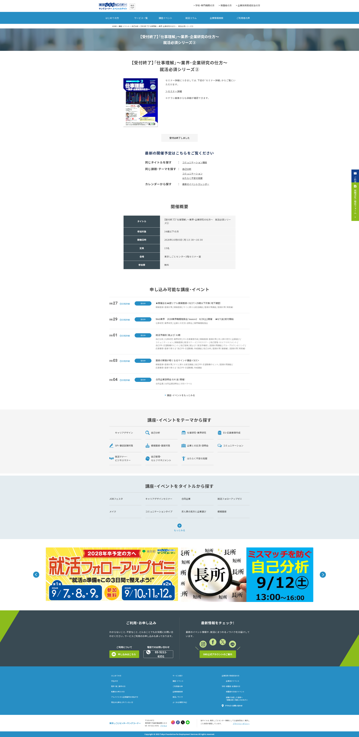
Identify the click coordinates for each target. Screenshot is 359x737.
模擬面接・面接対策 (164, 307)
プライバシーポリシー (241, 723)
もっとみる (179, 530)
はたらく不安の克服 (192, 178)
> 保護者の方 (225, 5)
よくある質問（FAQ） (180, 702)
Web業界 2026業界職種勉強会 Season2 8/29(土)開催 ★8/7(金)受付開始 (195, 319)
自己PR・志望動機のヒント (167, 345)
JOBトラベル (186, 383)
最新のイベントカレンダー (195, 184)
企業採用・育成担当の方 (230, 675)
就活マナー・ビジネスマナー (196, 342)
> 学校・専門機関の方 (204, 5)
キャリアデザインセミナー (158, 498)
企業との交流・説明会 (183, 323)
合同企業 (160, 383)
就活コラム (191, 18)
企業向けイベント (232, 681)
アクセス (163, 725)
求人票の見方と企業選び (229, 339)
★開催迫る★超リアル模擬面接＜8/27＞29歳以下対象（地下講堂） (188, 303)
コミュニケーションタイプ (158, 511)
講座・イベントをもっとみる (181, 395)
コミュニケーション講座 (194, 162)
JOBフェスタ (116, 498)
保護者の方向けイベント (235, 691)
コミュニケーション (192, 173)
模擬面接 (178, 307)
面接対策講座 (210, 307)
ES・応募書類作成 (190, 339)
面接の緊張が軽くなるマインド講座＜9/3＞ (177, 360)
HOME (114, 26)
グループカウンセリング (234, 345)
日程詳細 (126, 303)
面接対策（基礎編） (220, 348)
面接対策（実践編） (225, 307)
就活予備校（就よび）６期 (168, 335)
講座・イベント (124, 26)
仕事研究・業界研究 (164, 323)
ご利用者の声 (243, 18)
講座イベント (165, 18)
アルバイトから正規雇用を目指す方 (124, 697)
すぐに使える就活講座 (193, 307)
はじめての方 (112, 18)
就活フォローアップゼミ (230, 498)
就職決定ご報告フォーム (355, 201)
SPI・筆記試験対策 (124, 445)
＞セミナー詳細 (173, 91)
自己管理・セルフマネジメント (223, 342)
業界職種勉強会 (201, 323)
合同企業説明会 (172, 383)
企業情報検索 (216, 18)
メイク (112, 511)
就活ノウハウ (178, 697)
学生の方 (114, 681)
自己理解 (184, 345)
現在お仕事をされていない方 (122, 702)
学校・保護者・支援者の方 (231, 686)
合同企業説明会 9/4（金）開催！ (170, 379)
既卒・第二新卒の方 (118, 686)
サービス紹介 (178, 675)
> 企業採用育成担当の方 (248, 5)
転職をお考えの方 (118, 691)
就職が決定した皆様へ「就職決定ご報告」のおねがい (237, 698)
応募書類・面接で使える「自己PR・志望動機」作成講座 (179, 348)
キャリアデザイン (124, 432)
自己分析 (135, 26)
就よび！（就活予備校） (199, 345)
